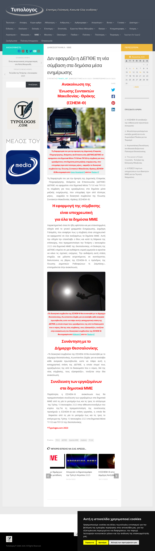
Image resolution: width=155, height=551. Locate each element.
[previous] (48, 476)
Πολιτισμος (100, 35)
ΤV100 (91, 440)
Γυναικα (120, 22)
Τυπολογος (24, 10)
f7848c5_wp (63, 79)
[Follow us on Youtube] (34, 51)
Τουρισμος (114, 35)
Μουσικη (48, 35)
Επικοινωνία (47, 41)
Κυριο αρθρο (35, 22)
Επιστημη (48, 29)
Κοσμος (133, 29)
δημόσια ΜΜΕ (73, 440)
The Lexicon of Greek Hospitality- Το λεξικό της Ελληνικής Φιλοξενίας (134, 160)
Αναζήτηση (32, 85)
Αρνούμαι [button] (102, 542)
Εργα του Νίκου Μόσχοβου (81, 29)
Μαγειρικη (25, 35)
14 (140, 72)
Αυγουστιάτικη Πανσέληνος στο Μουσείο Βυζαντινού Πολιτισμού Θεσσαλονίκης (137, 148)
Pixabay (94, 172)
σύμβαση (84, 440)
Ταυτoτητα (10, 22)
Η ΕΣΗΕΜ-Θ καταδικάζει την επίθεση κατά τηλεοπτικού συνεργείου (136, 123)
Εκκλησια (23, 29)
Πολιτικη (86, 35)
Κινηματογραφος (117, 29)
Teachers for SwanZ (132, 35)
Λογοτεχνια (11, 35)
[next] (116, 476)
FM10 (57, 440)
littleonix (76, 334)
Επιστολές (62, 29)
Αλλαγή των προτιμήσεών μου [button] (124, 542)
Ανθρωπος (65, 22)
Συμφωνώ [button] (89, 542)
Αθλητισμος (50, 22)
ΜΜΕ (37, 35)
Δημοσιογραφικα (56, 47)
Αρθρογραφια (80, 22)
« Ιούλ (136, 87)
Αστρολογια (97, 22)
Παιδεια (74, 35)
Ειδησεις (9, 29)
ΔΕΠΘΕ (64, 440)
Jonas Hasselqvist (77, 172)
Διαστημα (133, 22)
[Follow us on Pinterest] (23, 51)
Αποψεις (23, 22)
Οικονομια (61, 35)
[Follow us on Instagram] (38, 51)
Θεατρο (102, 29)
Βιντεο (109, 22)
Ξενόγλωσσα (11, 41)
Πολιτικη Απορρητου (29, 41)
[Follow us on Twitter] (30, 51)
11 (130, 72)
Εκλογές (35, 29)
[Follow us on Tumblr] (26, 51)
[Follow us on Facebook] (19, 51)
